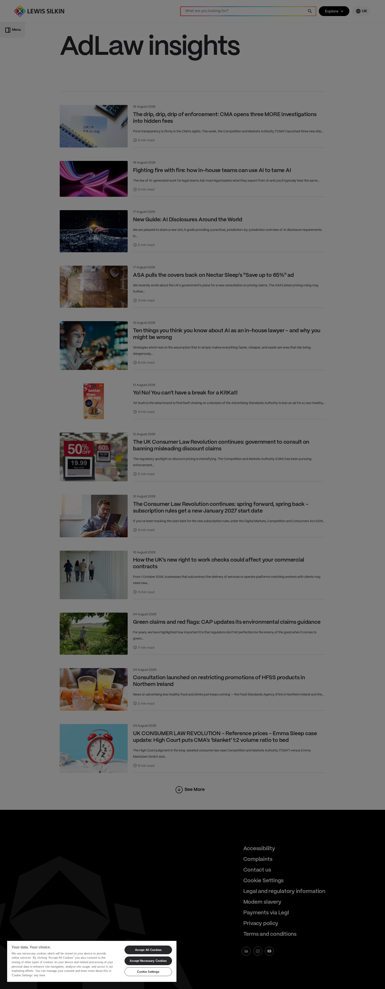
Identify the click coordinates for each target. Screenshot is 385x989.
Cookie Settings (148, 971)
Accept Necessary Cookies (148, 960)
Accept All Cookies (148, 950)
